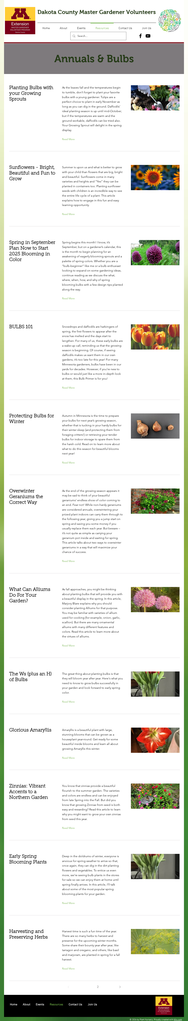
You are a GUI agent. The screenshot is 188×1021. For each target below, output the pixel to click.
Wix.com (178, 1019)
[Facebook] (140, 36)
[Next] (120, 987)
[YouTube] (148, 36)
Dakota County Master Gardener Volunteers (96, 12)
